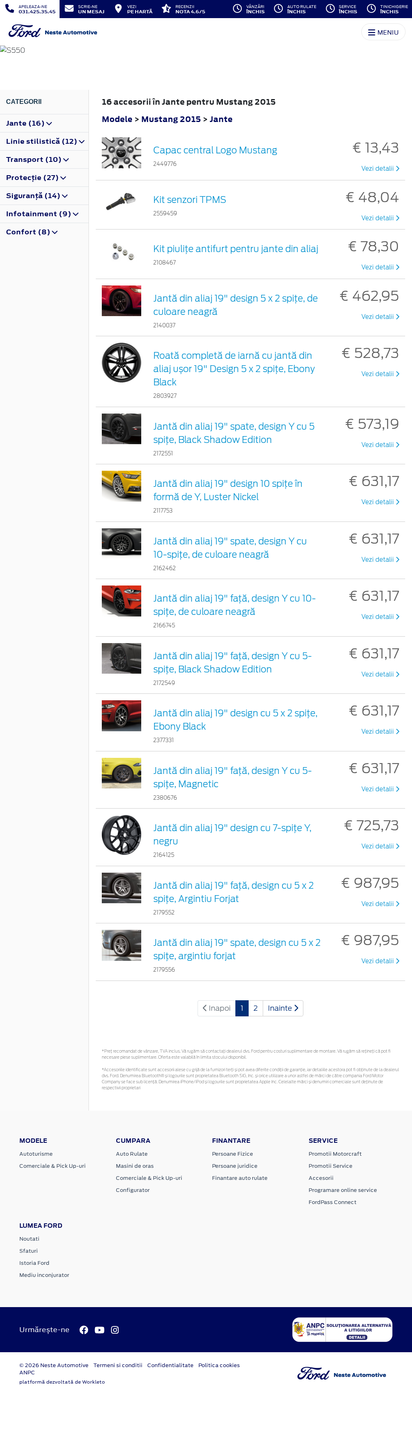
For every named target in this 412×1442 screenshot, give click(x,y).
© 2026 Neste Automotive (54, 1365)
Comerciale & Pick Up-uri (52, 1166)
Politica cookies (219, 1365)
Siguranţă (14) (34, 196)
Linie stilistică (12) (42, 141)
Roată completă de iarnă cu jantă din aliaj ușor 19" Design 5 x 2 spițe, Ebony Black (234, 368)
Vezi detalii (378, 168)
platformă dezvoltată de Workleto (62, 1382)
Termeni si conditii (117, 1365)
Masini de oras (135, 1166)
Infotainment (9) (39, 214)
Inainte (281, 1008)
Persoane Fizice (232, 1154)
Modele (117, 119)
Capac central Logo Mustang (215, 150)
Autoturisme (36, 1154)
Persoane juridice (235, 1166)
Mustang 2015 (171, 119)
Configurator (133, 1190)
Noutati (29, 1239)
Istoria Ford (34, 1263)
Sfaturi (28, 1251)
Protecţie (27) (33, 177)
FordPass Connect (332, 1202)
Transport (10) (34, 159)
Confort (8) (29, 232)
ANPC (27, 1372)
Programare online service (343, 1190)
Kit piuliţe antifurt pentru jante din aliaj (235, 249)
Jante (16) (26, 123)
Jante (221, 119)
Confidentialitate (170, 1365)
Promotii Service (330, 1166)
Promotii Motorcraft (335, 1154)
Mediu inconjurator (44, 1275)
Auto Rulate (132, 1154)
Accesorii (321, 1178)
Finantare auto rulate (240, 1178)
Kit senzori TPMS (189, 199)
